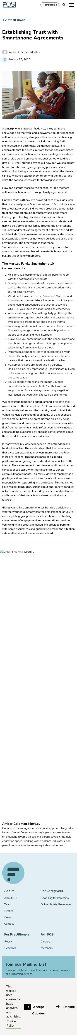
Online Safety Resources (56, 904)
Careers (45, 942)
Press (8, 917)
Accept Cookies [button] (38, 1007)
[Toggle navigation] (72, 4)
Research (10, 948)
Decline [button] (69, 1007)
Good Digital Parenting (55, 898)
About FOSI (11, 898)
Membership (49, 4)
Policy (8, 942)
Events (8, 911)
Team (7, 904)
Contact (9, 924)
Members (47, 948)
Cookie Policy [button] (11, 1023)
